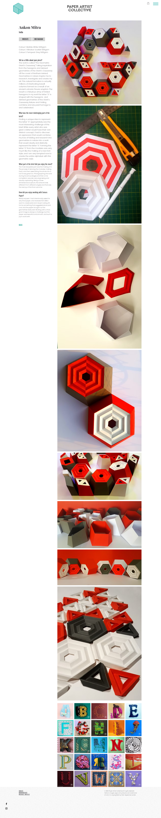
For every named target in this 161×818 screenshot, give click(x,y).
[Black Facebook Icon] (6, 803)
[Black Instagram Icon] (6, 808)
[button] (155, 4)
